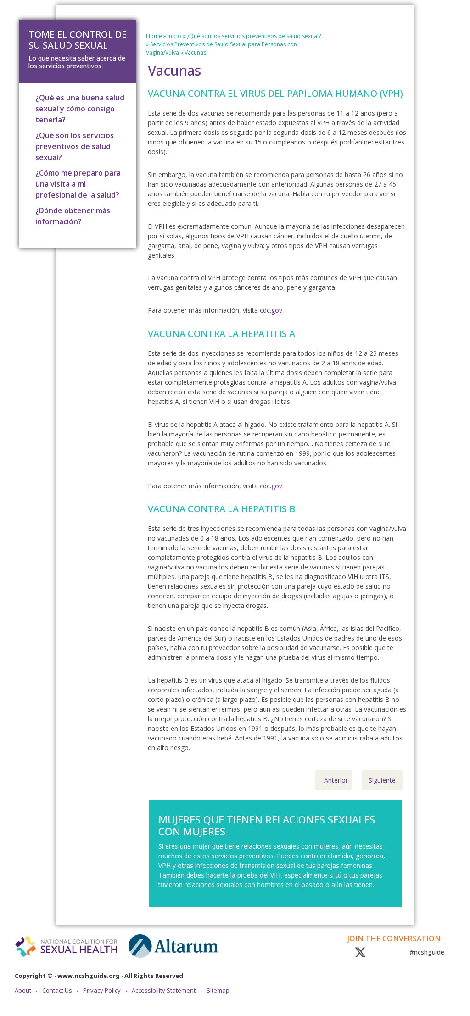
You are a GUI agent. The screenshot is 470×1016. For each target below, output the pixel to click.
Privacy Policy (102, 990)
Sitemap (218, 990)
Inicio (174, 36)
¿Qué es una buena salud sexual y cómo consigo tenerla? (79, 109)
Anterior (336, 780)
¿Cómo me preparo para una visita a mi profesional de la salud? (78, 184)
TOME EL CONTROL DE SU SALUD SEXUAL (77, 39)
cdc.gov (271, 310)
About (23, 990)
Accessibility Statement (164, 990)
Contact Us (57, 990)
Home (154, 36)
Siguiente (382, 780)
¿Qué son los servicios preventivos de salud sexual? (254, 36)
